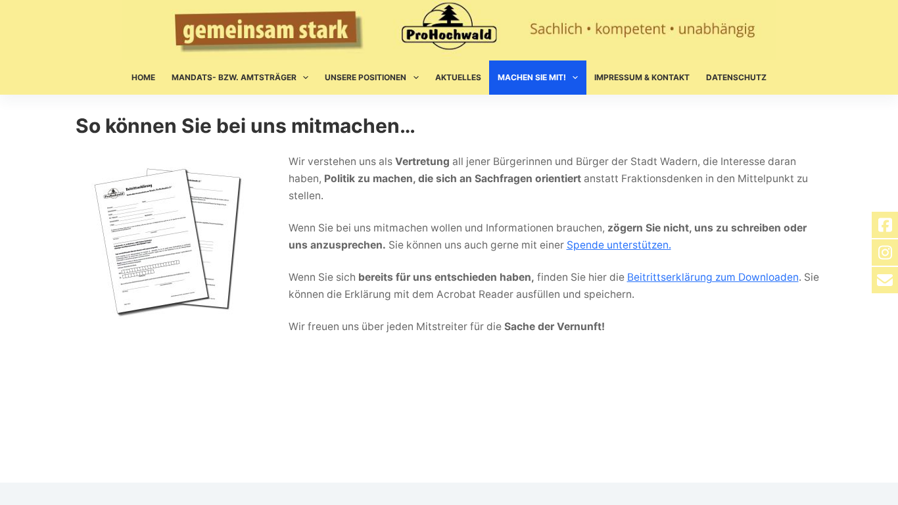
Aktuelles (458, 77)
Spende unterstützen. (619, 245)
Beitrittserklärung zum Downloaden (713, 277)
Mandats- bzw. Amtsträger (234, 77)
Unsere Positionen (365, 77)
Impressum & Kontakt (642, 77)
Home (143, 77)
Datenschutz (736, 77)
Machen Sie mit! (532, 77)
